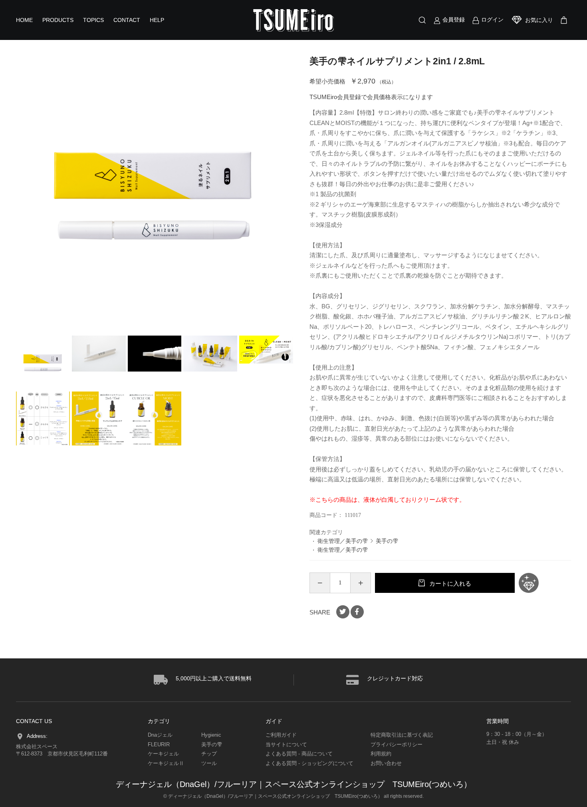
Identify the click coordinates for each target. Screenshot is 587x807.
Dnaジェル (160, 735)
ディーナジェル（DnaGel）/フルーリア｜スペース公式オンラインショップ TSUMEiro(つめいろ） (294, 784)
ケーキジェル (163, 754)
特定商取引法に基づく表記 (402, 735)
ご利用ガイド (281, 735)
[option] (155, 195)
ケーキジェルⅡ (166, 763)
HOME (24, 20)
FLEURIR (159, 744)
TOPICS (93, 20)
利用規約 (381, 754)
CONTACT (126, 20)
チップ (209, 754)
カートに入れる (449, 583)
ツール (209, 763)
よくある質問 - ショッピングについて (309, 763)
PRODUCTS (57, 20)
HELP (157, 20)
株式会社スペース (37, 746)
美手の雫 (387, 541)
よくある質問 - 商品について (299, 754)
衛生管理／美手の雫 (342, 541)
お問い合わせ (386, 763)
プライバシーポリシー (396, 744)
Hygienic (211, 735)
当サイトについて (286, 744)
